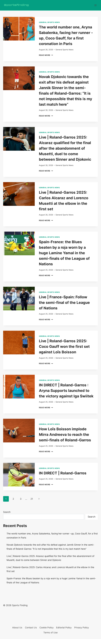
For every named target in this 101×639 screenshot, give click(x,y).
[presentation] (19, 29)
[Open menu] (95, 5)
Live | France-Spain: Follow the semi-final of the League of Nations (64, 302)
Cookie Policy (46, 627)
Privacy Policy (81, 627)
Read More (46, 55)
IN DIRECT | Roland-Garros (62, 473)
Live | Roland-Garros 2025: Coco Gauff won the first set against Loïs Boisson (64, 346)
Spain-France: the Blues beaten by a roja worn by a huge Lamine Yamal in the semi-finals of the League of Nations (64, 253)
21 (32, 499)
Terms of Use (50, 632)
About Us (17, 627)
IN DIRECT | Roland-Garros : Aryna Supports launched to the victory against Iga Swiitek (66, 390)
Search (7, 512)
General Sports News (49, 22)
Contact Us (31, 627)
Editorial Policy (64, 627)
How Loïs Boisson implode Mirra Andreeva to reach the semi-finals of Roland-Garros (65, 434)
